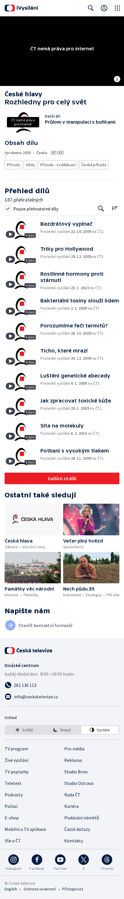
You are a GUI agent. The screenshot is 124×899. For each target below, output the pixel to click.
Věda (30, 164)
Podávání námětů (81, 818)
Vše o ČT (13, 841)
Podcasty (14, 795)
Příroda (13, 164)
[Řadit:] (114, 208)
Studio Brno (76, 772)
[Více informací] (117, 80)
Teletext (13, 783)
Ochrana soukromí (40, 889)
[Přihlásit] (104, 8)
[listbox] (62, 730)
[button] (22, 230)
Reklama (73, 760)
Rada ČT (72, 795)
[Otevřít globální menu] (117, 8)
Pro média (74, 749)
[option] (24, 730)
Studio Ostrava (78, 783)
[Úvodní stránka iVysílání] (21, 8)
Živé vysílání (16, 760)
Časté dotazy (77, 829)
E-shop (12, 818)
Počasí (11, 806)
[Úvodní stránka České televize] (29, 650)
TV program (16, 749)
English (11, 889)
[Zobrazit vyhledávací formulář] (90, 8)
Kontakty (73, 841)
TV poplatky (17, 772)
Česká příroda (93, 164)
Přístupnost (72, 889)
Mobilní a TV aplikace (25, 829)
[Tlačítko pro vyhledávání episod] (101, 208)
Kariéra (71, 806)
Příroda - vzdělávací (58, 164)
